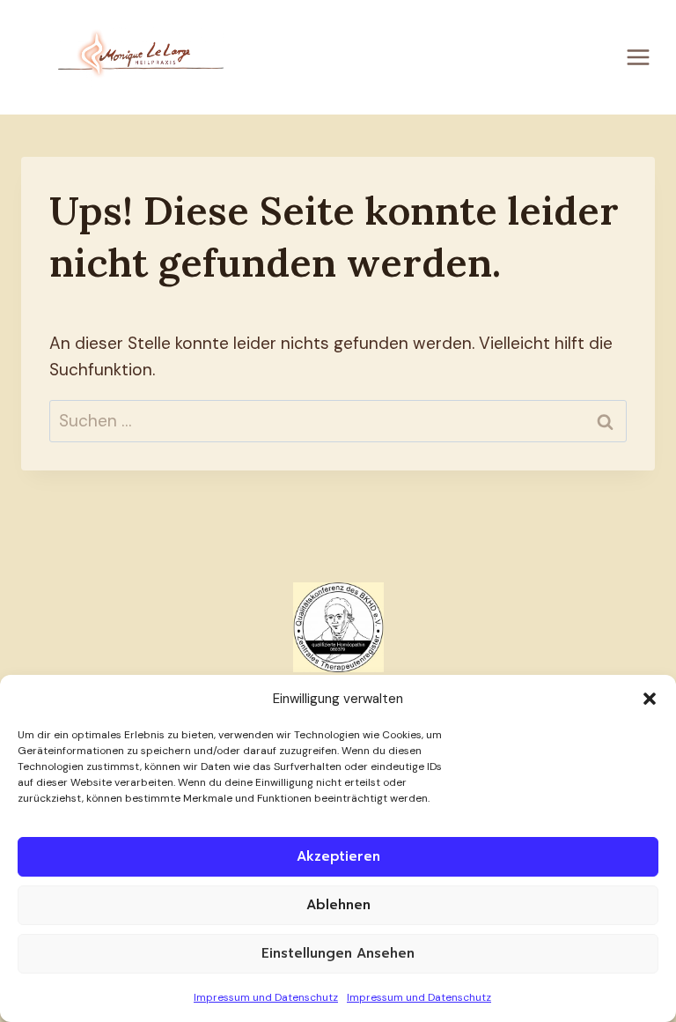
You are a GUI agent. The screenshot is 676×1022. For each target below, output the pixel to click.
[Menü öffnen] (637, 57)
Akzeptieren (338, 856)
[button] (649, 698)
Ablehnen (338, 905)
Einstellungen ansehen (338, 953)
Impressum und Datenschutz (266, 997)
